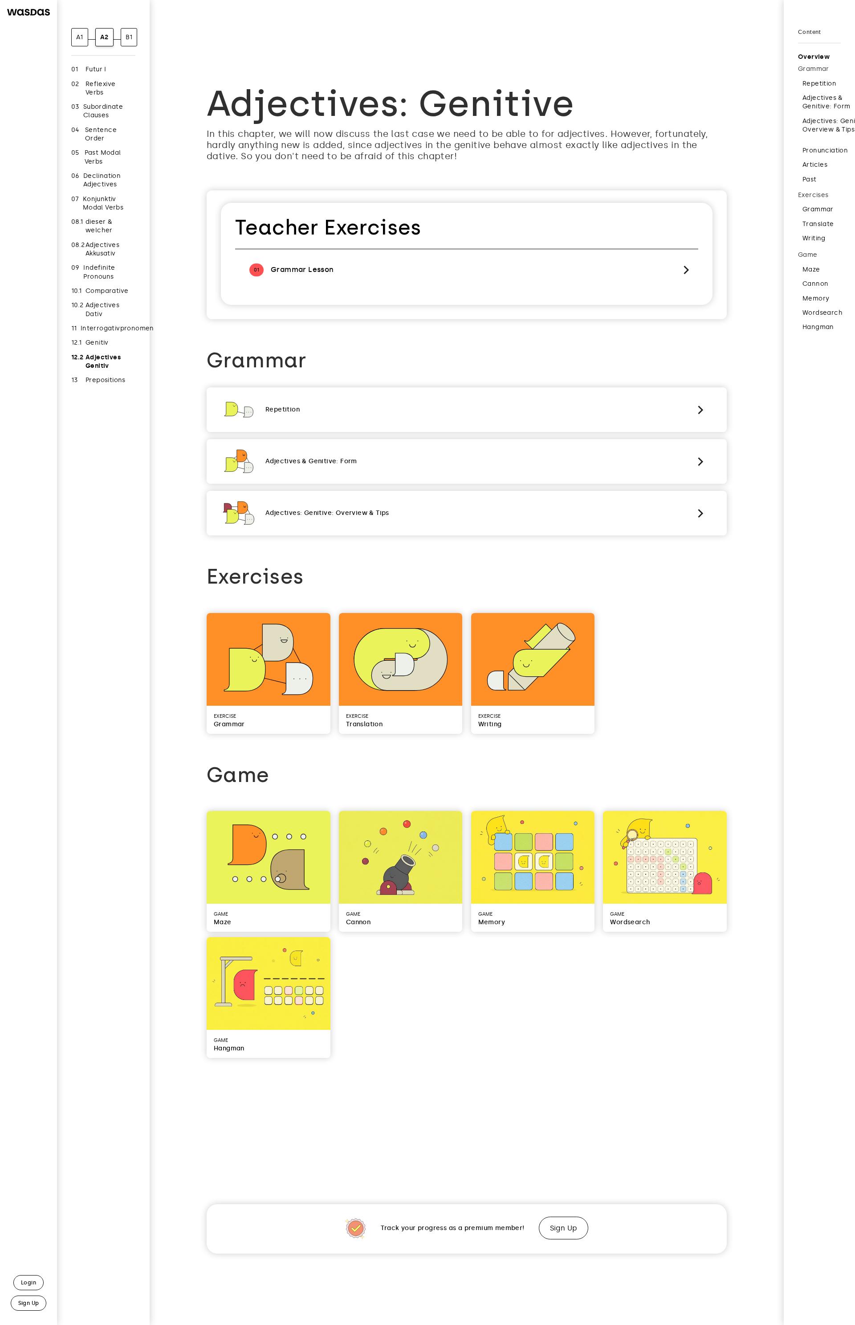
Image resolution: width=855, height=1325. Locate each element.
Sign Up (564, 1228)
